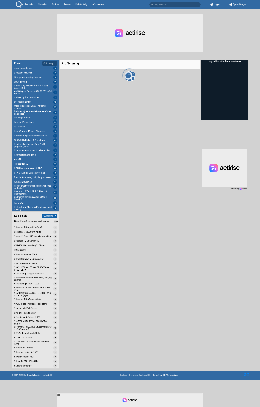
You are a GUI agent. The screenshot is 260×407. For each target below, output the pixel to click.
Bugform (123, 375)
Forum (67, 4)
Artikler (55, 4)
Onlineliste (133, 375)
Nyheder (42, 4)
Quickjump (48, 63)
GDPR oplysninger (171, 375)
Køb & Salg (81, 4)
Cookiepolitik (144, 375)
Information (98, 4)
